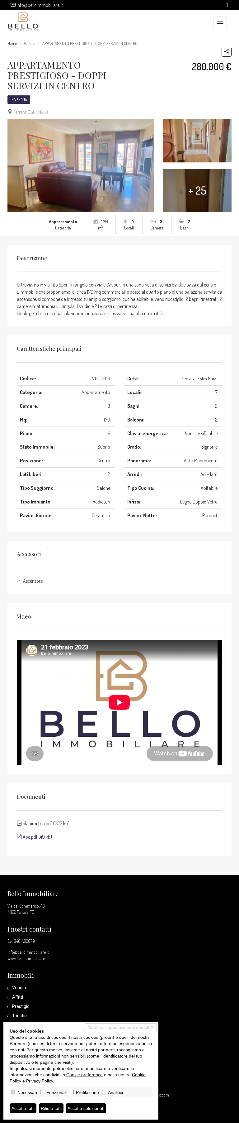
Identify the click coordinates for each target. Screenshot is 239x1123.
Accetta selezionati (86, 1108)
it (226, 5)
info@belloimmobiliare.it (39, 5)
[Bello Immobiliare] (23, 20)
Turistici (19, 1015)
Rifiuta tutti (51, 1108)
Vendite (29, 43)
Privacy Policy (39, 1080)
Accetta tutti (23, 1108)
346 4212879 (24, 941)
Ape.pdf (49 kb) (37, 837)
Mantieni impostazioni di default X (120, 1027)
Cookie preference (84, 1074)
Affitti (17, 997)
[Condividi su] (227, 52)
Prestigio (21, 1006)
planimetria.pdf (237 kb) (45, 823)
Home (12, 43)
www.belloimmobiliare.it (27, 958)
